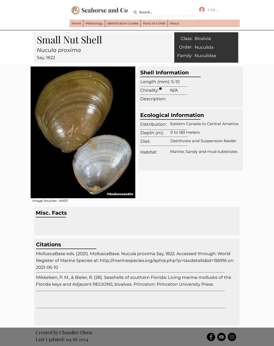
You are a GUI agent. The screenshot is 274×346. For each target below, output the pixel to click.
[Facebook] (211, 337)
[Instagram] (232, 337)
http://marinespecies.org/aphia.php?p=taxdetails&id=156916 (163, 260)
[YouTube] (221, 337)
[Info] (160, 88)
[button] (94, 23)
